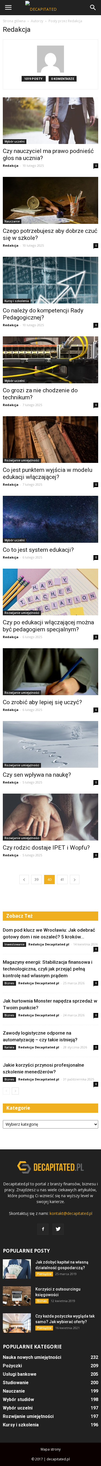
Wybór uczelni (14, 141)
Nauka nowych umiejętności (32, 1357)
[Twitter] (58, 1229)
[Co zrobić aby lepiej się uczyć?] (50, 671)
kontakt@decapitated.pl (71, 1213)
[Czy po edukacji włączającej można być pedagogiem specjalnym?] (50, 592)
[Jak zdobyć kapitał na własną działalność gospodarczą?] (17, 1269)
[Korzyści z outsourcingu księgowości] (17, 1296)
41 (62, 879)
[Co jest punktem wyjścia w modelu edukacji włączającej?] (50, 439)
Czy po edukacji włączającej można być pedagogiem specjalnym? (48, 626)
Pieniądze (44, 1274)
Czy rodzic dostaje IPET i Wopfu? (46, 847)
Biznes (9, 983)
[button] (93, 7)
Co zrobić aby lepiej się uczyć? (42, 702)
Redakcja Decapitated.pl (48, 944)
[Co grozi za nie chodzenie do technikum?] (50, 359)
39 (36, 879)
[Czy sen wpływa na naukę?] (50, 744)
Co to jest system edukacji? (38, 549)
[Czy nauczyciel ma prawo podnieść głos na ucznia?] (50, 120)
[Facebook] (43, 1229)
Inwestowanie (14, 944)
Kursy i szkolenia (16, 301)
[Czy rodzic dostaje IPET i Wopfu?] (50, 817)
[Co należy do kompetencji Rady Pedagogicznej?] (50, 280)
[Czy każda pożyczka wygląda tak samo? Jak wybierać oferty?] (17, 1323)
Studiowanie (16, 1382)
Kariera (9, 1047)
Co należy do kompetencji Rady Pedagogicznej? (43, 314)
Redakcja (11, 165)
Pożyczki (12, 1365)
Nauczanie (12, 221)
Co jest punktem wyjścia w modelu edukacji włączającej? (47, 473)
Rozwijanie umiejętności (21, 460)
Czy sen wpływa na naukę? (37, 774)
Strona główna (14, 21)
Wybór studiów (18, 1399)
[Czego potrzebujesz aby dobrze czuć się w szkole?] (50, 200)
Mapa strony (51, 1449)
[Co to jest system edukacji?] (50, 519)
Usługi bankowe (19, 1374)
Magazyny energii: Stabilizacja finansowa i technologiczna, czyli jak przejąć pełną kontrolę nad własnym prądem (47, 968)
